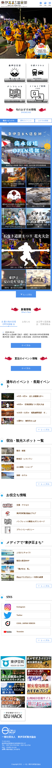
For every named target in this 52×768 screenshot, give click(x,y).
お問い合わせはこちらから (11, 749)
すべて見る (26, 368)
